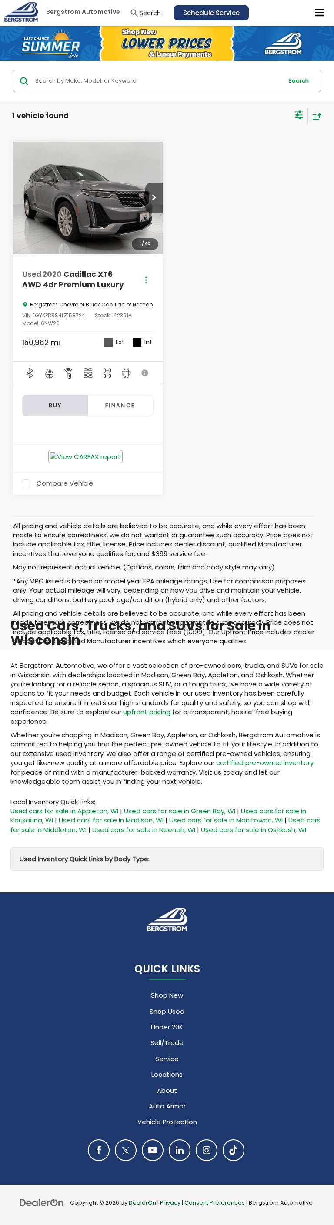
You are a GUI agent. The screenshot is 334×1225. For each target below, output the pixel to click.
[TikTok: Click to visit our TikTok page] (233, 1150)
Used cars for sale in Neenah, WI (143, 829)
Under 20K (167, 1027)
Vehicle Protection (167, 1121)
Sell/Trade (167, 1042)
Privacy (170, 1202)
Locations (167, 1074)
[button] (154, 198)
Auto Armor (167, 1106)
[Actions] (146, 279)
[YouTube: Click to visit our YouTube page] (152, 1150)
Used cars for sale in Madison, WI (111, 820)
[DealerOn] (42, 1202)
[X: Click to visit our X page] (125, 1150)
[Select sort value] (315, 116)
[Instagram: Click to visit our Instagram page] (206, 1150)
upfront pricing (146, 711)
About (167, 1090)
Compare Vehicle (65, 483)
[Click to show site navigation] (319, 13)
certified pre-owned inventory (265, 762)
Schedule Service (211, 12)
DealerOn (142, 1202)
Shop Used (167, 1011)
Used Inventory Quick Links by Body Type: (85, 858)
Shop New (167, 995)
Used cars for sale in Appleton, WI (64, 811)
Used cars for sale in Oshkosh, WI (253, 829)
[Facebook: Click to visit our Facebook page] (98, 1150)
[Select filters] (299, 116)
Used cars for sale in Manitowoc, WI (226, 820)
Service (167, 1058)
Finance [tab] (120, 405)
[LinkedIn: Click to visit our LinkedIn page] (179, 1150)
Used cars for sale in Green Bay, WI (179, 811)
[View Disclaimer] (145, 373)
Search (298, 81)
